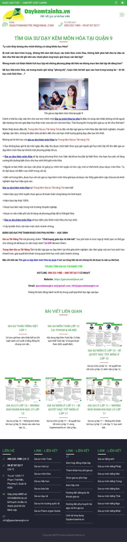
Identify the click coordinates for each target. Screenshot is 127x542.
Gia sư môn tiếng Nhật (111, 512)
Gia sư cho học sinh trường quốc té (47, 504)
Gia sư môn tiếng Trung (111, 482)
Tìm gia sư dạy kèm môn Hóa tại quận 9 (39, 260)
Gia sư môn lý (47, 467)
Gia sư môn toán (47, 460)
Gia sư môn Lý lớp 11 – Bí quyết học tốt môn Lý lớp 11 (63, 409)
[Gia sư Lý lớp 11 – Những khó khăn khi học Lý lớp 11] (104, 390)
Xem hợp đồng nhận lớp (79, 464)
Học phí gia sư (79, 471)
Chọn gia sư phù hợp (79, 478)
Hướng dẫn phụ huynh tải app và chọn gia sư (79, 507)
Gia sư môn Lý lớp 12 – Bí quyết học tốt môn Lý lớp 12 (104, 354)
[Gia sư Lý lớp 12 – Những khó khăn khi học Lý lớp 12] (23, 390)
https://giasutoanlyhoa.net (68, 279)
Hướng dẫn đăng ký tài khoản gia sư (79, 495)
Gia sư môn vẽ (47, 497)
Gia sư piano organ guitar (47, 512)
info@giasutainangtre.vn (16, 520)
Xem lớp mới (79, 486)
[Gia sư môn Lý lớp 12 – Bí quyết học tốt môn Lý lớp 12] (104, 335)
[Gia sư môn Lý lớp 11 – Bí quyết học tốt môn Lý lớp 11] (63, 390)
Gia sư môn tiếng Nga (79, 518)
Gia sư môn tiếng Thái (111, 497)
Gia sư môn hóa (47, 474)
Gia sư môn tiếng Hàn (111, 474)
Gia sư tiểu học (47, 482)
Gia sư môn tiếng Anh (111, 460)
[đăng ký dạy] (36, 14)
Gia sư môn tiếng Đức (111, 489)
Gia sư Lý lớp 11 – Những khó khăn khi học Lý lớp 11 (104, 409)
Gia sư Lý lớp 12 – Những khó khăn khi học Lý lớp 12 (22, 409)
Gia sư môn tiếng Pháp (111, 467)
